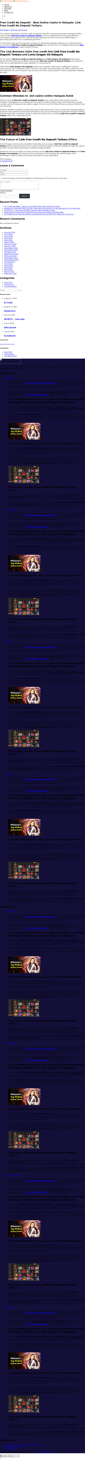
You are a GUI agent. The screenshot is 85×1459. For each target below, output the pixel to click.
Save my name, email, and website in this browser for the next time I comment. (34, 178)
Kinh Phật (8, 283)
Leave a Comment (6, 191)
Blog (6, 10)
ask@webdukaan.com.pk (14, 1447)
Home (6, 5)
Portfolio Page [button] (10, 510)
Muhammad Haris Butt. (44, 1452)
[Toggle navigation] (28, 1)
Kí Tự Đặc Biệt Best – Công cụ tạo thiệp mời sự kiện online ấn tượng (32, 206)
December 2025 (11, 248)
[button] (4, 16)
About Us (8, 7)
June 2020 (8, 266)
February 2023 (10, 256)
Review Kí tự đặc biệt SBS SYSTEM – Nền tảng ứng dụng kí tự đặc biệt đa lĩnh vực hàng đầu (42, 208)
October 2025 (10, 252)
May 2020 (8, 268)
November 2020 (11, 258)
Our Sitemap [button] (9, 1307)
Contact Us (8, 12)
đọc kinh (12, 344)
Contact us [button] (8, 774)
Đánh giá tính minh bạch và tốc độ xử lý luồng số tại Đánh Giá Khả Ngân (34, 212)
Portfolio (7, 8)
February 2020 (10, 273)
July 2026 (8, 234)
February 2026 (10, 244)
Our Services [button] (9, 378)
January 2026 (9, 246)
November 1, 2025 (7, 30)
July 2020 (8, 264)
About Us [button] (8, 642)
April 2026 (8, 240)
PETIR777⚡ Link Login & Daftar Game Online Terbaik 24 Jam (29, 210)
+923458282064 (11, 1449)
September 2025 (11, 254)
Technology (9, 284)
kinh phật (2, 344)
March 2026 (9, 242)
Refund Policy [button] (10, 1043)
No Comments (21, 30)
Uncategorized (6, 161)
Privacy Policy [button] (10, 911)
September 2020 (11, 260)
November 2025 (11, 250)
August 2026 (9, 232)
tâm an (7, 344)
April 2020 (8, 270)
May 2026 (8, 238)
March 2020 (9, 271)
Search (3, 193)
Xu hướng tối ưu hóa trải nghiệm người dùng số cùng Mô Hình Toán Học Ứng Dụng (39, 214)
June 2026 (8, 236)
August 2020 (9, 262)
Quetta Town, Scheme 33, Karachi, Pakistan (22, 1445)
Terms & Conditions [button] (12, 1175)
